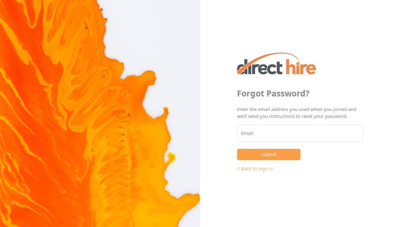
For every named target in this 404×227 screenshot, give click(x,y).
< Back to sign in (255, 168)
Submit (268, 154)
